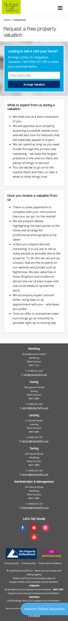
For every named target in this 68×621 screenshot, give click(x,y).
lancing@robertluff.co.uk (35, 441)
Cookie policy (28, 563)
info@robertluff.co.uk (35, 374)
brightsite (35, 615)
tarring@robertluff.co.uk (35, 474)
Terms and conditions (50, 563)
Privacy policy (11, 563)
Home (7, 20)
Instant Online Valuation (44, 608)
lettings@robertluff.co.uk (35, 507)
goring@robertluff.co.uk (35, 407)
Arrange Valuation (34, 84)
